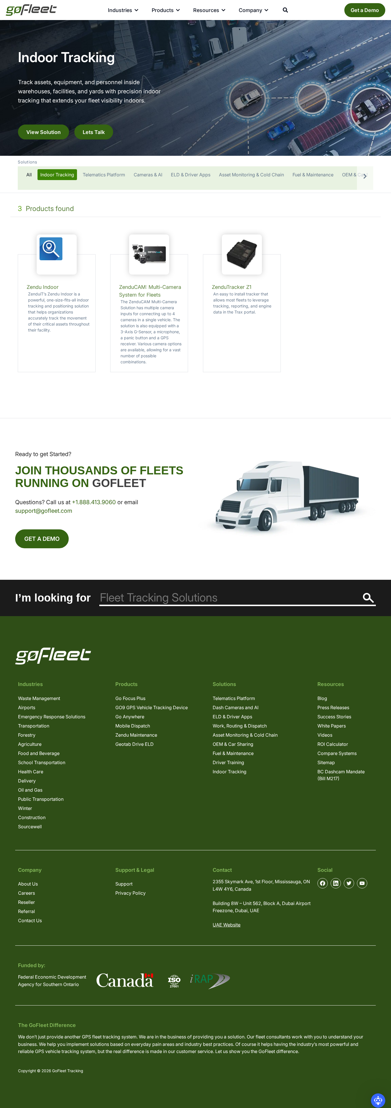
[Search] (368, 598)
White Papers (331, 726)
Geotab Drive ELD (134, 744)
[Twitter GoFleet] (349, 883)
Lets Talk (94, 132)
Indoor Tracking (229, 771)
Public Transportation (41, 799)
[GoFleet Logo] (31, 10)
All (29, 175)
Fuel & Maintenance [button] (313, 175)
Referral (26, 911)
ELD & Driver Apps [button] (190, 175)
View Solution (43, 132)
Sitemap (326, 762)
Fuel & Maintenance (233, 753)
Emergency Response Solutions (51, 716)
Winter (25, 808)
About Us (28, 884)
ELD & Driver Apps (232, 716)
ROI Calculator (332, 744)
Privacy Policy (130, 893)
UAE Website (226, 925)
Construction (32, 817)
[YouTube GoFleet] (362, 883)
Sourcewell (30, 826)
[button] (195, 174)
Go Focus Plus (130, 698)
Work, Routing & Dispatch (240, 726)
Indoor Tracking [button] (57, 175)
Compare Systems (337, 753)
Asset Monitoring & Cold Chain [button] (251, 175)
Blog (322, 698)
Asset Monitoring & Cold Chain (245, 735)
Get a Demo (365, 10)
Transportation (33, 726)
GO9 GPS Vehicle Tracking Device (151, 707)
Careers (26, 893)
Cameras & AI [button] (148, 175)
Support (124, 884)
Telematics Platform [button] (104, 175)
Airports (26, 707)
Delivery (27, 781)
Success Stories (334, 716)
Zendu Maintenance (136, 735)
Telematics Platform (234, 698)
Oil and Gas (30, 790)
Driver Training (228, 762)
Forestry (26, 735)
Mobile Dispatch (132, 726)
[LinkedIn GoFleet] (336, 883)
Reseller (26, 902)
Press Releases (333, 707)
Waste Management (39, 698)
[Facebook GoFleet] (322, 883)
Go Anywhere (129, 716)
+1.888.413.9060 (94, 502)
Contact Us (30, 920)
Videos (324, 735)
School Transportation (41, 762)
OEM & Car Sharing (233, 744)
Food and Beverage (39, 753)
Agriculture (30, 744)
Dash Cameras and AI (235, 707)
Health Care (30, 771)
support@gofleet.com (43, 510)
